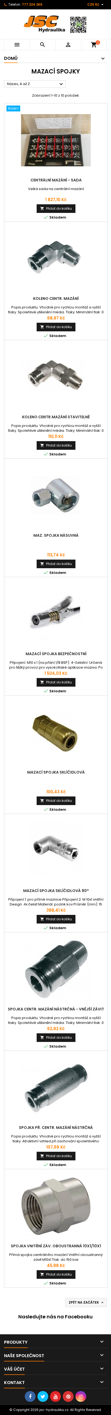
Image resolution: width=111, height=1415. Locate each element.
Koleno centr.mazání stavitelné (56, 417)
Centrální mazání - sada (56, 180)
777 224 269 (32, 4)
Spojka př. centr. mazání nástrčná (56, 1127)
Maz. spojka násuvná (56, 535)
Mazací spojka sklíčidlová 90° (56, 890)
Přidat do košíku (56, 208)
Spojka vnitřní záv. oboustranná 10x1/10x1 (56, 1246)
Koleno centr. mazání (56, 298)
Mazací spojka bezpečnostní (56, 653)
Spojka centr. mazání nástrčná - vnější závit (56, 1009)
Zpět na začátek (87, 1302)
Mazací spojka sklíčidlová (56, 772)
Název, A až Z (35, 84)
